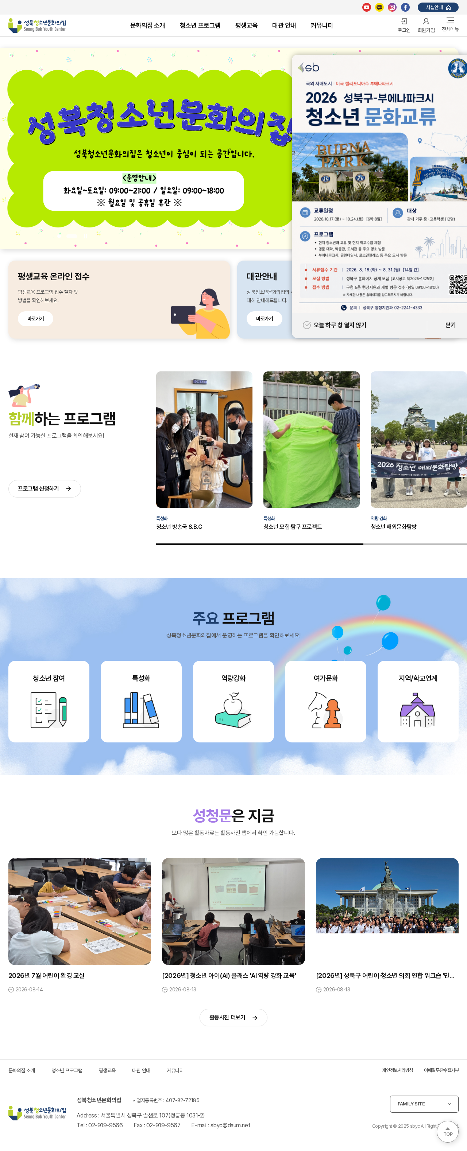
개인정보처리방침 (397, 1070)
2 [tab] (75, 236)
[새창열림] (366, 7)
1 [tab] (62, 236)
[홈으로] (37, 1113)
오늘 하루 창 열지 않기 (340, 325)
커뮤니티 (322, 25)
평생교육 (246, 25)
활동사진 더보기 (227, 1017)
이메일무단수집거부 (441, 1070)
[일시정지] (85, 236)
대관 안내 (284, 25)
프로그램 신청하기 (38, 488)
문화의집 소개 (147, 25)
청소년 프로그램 (200, 25)
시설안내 (434, 7)
